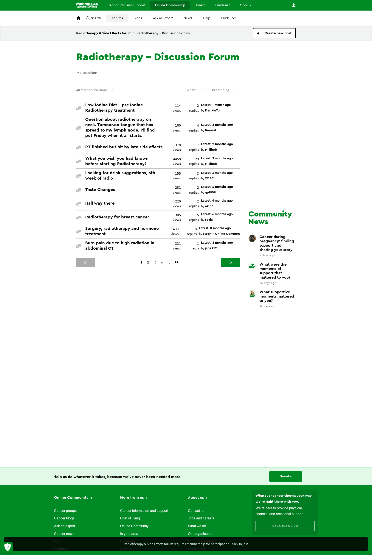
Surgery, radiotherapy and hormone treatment (122, 231)
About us (196, 497)
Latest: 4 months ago (217, 186)
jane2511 (211, 248)
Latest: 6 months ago (217, 200)
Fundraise (222, 5)
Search (96, 18)
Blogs (138, 18)
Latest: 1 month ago (216, 105)
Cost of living (130, 518)
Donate (200, 5)
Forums (117, 18)
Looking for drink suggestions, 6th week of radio (120, 175)
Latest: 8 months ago (215, 228)
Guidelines (229, 18)
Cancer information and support (144, 511)
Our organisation (200, 534)
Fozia (209, 219)
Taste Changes (100, 190)
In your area (129, 534)
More (244, 5)
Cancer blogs (64, 518)
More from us (132, 497)
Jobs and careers (201, 518)
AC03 (209, 206)
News (188, 18)
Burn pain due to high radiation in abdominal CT (119, 246)
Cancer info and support (126, 5)
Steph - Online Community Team (228, 233)
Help (206, 18)
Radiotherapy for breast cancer (117, 217)
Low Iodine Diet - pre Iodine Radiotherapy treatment (114, 108)
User (293, 5)
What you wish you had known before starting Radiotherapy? (117, 161)
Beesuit (210, 130)
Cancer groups (65, 511)
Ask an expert (64, 526)
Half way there (100, 203)
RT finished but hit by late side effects (124, 147)
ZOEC (209, 178)
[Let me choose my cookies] (7, 547)
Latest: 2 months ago (217, 124)
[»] (177, 262)
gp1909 (210, 192)
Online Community (170, 5)
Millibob (211, 149)
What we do (197, 526)
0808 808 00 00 (285, 526)
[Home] (87, 5)
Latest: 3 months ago (217, 158)
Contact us (196, 511)
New (274, 33)
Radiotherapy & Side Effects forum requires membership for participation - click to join (186, 544)
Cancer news (64, 534)
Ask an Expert (163, 18)
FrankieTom (213, 110)
